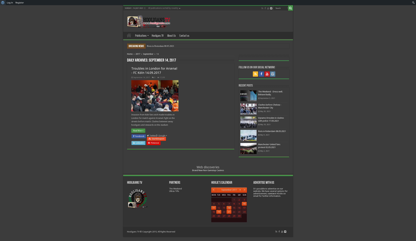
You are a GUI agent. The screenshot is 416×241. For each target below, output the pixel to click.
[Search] (290, 8)
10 (244, 204)
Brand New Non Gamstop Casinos (208, 170)
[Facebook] (265, 8)
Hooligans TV (158, 35)
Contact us (184, 35)
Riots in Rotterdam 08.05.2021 (160, 46)
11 (214, 208)
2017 (138, 54)
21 (229, 212)
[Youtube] (268, 8)
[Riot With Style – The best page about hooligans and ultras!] (148, 21)
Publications (141, 35)
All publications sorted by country (163, 8)
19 (219, 212)
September (148, 54)
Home (129, 35)
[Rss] (262, 8)
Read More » (138, 131)
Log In (10, 2)
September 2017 (229, 190)
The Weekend (175, 188)
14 (229, 208)
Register (19, 2)
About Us (171, 35)
